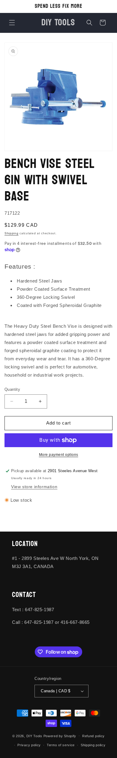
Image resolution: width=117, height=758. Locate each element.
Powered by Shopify (60, 735)
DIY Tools (34, 735)
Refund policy (93, 736)
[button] (12, 22)
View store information (34, 486)
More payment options (58, 455)
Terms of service (61, 745)
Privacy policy (29, 745)
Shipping (11, 233)
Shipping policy (93, 745)
